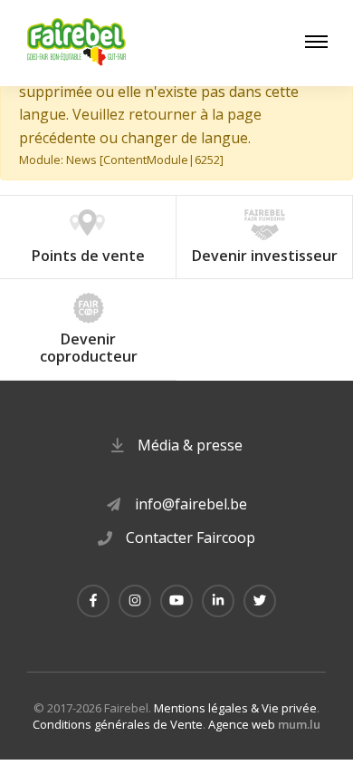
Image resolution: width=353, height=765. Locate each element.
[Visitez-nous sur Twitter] (259, 601)
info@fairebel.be (191, 504)
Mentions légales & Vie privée (235, 708)
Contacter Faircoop (190, 537)
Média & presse (190, 445)
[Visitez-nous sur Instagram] (135, 601)
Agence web (241, 724)
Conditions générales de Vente (118, 724)
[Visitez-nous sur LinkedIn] (218, 601)
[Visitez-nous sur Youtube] (176, 601)
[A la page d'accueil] (77, 43)
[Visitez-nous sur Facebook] (93, 601)
